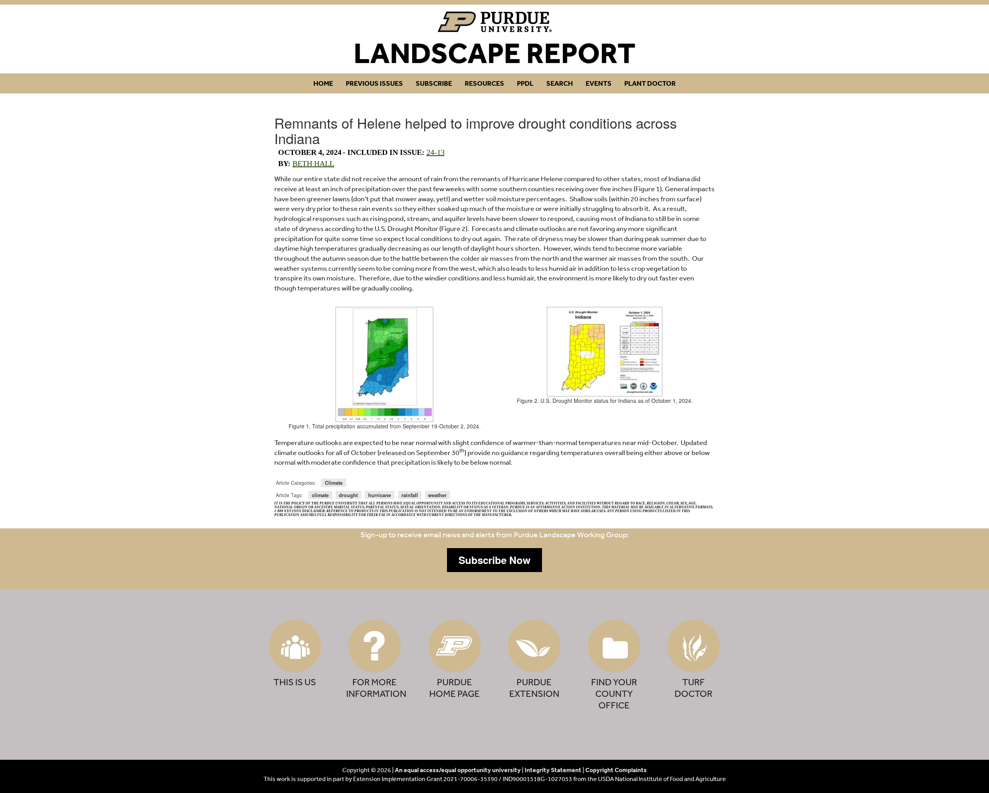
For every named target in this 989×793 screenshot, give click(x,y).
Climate (334, 482)
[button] (494, 560)
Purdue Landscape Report (495, 22)
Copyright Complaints (616, 770)
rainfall (409, 495)
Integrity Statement (553, 770)
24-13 (436, 152)
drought (348, 495)
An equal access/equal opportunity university (458, 770)
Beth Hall (313, 163)
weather (437, 495)
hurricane (379, 495)
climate (320, 495)
